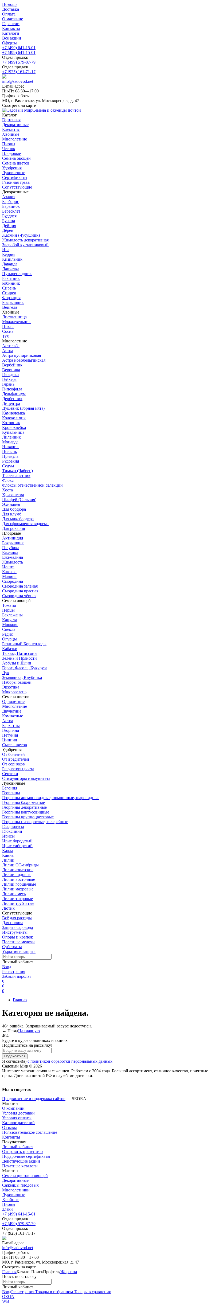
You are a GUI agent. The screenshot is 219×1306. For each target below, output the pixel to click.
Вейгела (9, 307)
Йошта (8, 567)
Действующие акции (21, 1161)
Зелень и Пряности (19, 658)
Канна (8, 855)
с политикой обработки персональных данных (70, 1061)
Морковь (10, 624)
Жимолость (12, 562)
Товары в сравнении (92, 1291)
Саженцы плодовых (20, 1185)
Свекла (8, 629)
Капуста (9, 619)
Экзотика (10, 687)
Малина (9, 576)
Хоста (7, 490)
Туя (5, 336)
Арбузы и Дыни (16, 663)
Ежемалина (12, 557)
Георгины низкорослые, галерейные (35, 821)
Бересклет (11, 211)
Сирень (9, 288)
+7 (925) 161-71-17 (19, 71)
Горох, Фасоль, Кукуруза (24, 668)
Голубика (10, 547)
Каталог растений (18, 1122)
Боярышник (13, 302)
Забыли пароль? (16, 976)
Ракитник (11, 278)
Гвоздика (10, 374)
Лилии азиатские (17, 869)
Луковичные (13, 1194)
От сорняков (13, 764)
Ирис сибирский (17, 845)
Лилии (8, 860)
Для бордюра (14, 509)
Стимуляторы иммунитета (26, 778)
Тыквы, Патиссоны (19, 653)
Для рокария (13, 528)
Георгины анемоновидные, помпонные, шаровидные (50, 797)
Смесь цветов (14, 744)
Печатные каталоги (20, 1166)
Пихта (8, 326)
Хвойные (10, 1199)
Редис (7, 634)
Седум (8, 466)
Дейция (9, 225)
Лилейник (11, 437)
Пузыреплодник (17, 273)
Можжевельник (16, 321)
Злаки (7, 1209)
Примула (10, 456)
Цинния (9, 740)
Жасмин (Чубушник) (21, 235)
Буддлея (9, 216)
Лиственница (14, 317)
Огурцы (9, 639)
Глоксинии (12, 831)
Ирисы (8, 836)
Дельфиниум (14, 394)
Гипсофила (12, 389)
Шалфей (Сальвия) (19, 499)
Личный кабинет (17, 1146)
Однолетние (13, 701)
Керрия (8, 254)
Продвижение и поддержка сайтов (33, 1098)
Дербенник (12, 398)
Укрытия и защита (19, 951)
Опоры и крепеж (17, 937)
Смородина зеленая (20, 586)
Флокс (8, 480)
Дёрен (7, 230)
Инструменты (15, 932)
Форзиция (11, 297)
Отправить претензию (22, 1151)
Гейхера (9, 379)
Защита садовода (17, 927)
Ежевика (10, 552)
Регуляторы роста (18, 769)
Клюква (9, 571)
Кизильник (12, 259)
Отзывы (9, 1127)
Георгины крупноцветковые (28, 817)
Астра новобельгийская (23, 360)
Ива (5, 249)
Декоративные (15, 1180)
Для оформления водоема (25, 523)
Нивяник (10, 446)
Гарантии (10, 23)
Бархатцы (11, 725)
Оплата (8, 14)
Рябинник (11, 283)
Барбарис (10, 201)
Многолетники (16, 1190)
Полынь (9, 451)
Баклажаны (12, 615)
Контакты (11, 28)
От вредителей (15, 759)
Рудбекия (10, 461)
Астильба (10, 345)
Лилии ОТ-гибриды (20, 865)
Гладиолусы (13, 826)
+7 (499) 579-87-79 (19, 62)
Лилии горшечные (19, 884)
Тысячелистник (16, 475)
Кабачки (9, 648)
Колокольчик (14, 418)
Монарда (10, 442)
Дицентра (11, 403)
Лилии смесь (14, 893)
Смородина (12, 581)
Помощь (9, 4)
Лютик (8, 908)
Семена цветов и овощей (25, 1175)
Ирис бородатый (17, 841)
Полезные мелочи (18, 942)
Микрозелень (14, 692)
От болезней (13, 754)
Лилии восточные (18, 879)
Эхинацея (11, 504)
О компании (13, 1108)
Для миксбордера (18, 519)
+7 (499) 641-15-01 (19, 47)
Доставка (10, 9)
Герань (8, 384)
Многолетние (14, 706)
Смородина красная (20, 591)
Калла (7, 850)
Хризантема (13, 494)
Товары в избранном (53, 1291)
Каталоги (10, 33)
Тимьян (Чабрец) (17, 470)
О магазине (12, 19)
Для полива (12, 922)
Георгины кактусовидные (25, 812)
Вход (6, 966)
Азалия (8, 196)
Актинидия (12, 538)
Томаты (9, 605)
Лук (5, 672)
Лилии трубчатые (18, 903)
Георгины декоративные (24, 807)
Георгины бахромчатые (23, 802)
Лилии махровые (17, 889)
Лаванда (9, 264)
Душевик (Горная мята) (23, 408)
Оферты (9, 43)
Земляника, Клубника (22, 677)
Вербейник (12, 365)
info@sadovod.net (17, 81)
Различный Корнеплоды (24, 644)
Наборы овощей (17, 682)
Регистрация (13, 971)
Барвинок (11, 206)
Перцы (8, 610)
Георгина (10, 730)
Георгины (11, 793)
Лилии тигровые (17, 898)
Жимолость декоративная (25, 240)
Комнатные (12, 716)
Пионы (8, 1204)
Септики (10, 773)
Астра (7, 350)
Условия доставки (18, 1113)
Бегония (9, 788)
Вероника (11, 369)
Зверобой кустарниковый (25, 245)
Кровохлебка (14, 427)
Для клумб (11, 514)
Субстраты (12, 946)
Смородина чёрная (19, 595)
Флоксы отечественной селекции (32, 485)
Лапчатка (10, 269)
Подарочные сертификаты (26, 1156)
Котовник (11, 422)
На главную (29, 1031)
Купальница (13, 432)
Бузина (8, 220)
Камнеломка (13, 413)
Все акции (11, 38)
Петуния (10, 735)
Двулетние (11, 711)
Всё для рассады (17, 918)
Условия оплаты (17, 1118)
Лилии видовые (16, 874)
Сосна (7, 331)
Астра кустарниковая (21, 355)
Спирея (9, 293)
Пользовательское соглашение (29, 1132)
